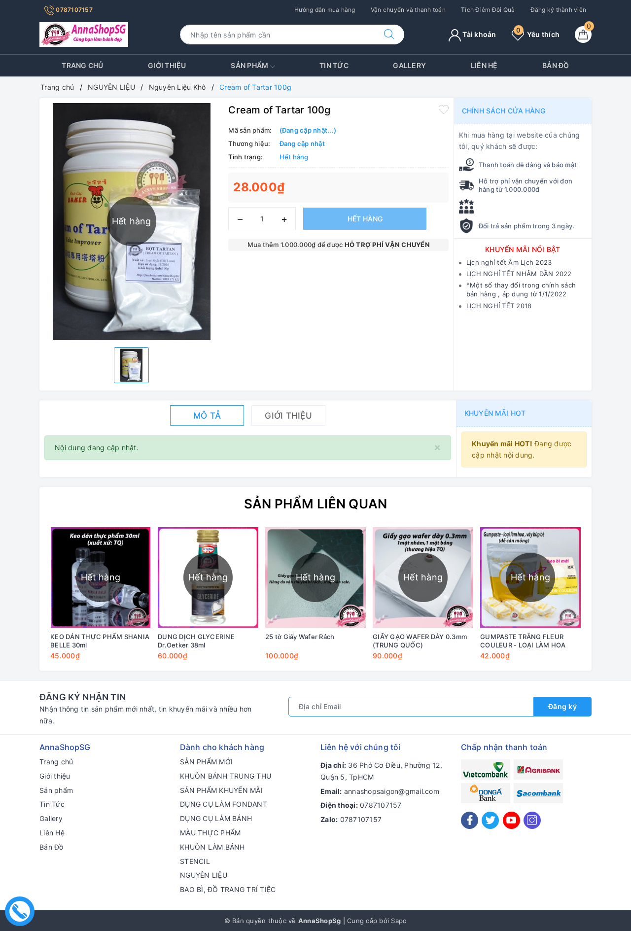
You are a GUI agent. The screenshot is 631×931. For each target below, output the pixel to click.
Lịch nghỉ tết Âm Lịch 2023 (509, 262)
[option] (131, 365)
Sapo (399, 921)
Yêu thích (538, 34)
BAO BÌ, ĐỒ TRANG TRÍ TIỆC (228, 889)
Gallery (409, 65)
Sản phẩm (250, 65)
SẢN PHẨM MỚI (206, 761)
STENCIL (195, 861)
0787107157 (73, 9)
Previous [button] (19, 600)
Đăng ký (562, 706)
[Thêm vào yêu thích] (444, 109)
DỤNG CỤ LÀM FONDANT (223, 804)
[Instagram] (532, 820)
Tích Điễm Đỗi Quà (488, 9)
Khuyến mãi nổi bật (523, 249)
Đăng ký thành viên (558, 9)
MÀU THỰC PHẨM (210, 832)
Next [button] (611, 600)
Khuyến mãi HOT (495, 413)
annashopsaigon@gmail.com (391, 791)
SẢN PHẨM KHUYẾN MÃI (221, 790)
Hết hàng (365, 219)
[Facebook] (469, 820)
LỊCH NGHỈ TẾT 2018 (499, 306)
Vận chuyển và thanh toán (408, 9)
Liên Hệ (484, 65)
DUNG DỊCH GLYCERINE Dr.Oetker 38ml (196, 641)
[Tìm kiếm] (389, 34)
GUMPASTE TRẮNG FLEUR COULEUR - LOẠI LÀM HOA (523, 641)
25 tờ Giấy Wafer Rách (299, 637)
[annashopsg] (83, 34)
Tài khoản (478, 34)
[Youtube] (511, 820)
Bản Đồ (555, 65)
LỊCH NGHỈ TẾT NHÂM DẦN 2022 (519, 274)
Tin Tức (334, 65)
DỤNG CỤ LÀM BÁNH (216, 818)
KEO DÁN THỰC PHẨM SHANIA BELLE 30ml (99, 641)
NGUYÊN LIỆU (203, 875)
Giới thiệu (167, 65)
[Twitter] (490, 820)
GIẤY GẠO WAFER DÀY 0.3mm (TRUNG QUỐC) (420, 641)
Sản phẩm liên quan (315, 503)
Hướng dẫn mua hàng (324, 9)
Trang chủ (82, 65)
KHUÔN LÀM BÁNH (212, 847)
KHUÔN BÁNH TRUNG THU (225, 776)
